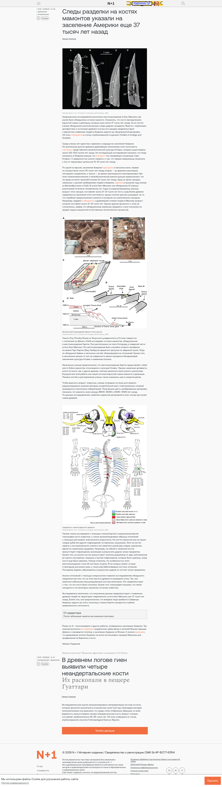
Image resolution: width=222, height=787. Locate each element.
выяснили (140, 632)
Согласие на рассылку (139, 770)
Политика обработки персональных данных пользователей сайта (155, 760)
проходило (108, 167)
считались (67, 149)
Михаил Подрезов (69, 39)
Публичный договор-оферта (142, 764)
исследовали (87, 629)
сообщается (77, 135)
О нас (40, 766)
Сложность (43, 770)
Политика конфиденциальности (15, 783)
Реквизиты (135, 774)
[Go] (38, 3)
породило (100, 156)
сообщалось (88, 201)
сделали (119, 182)
